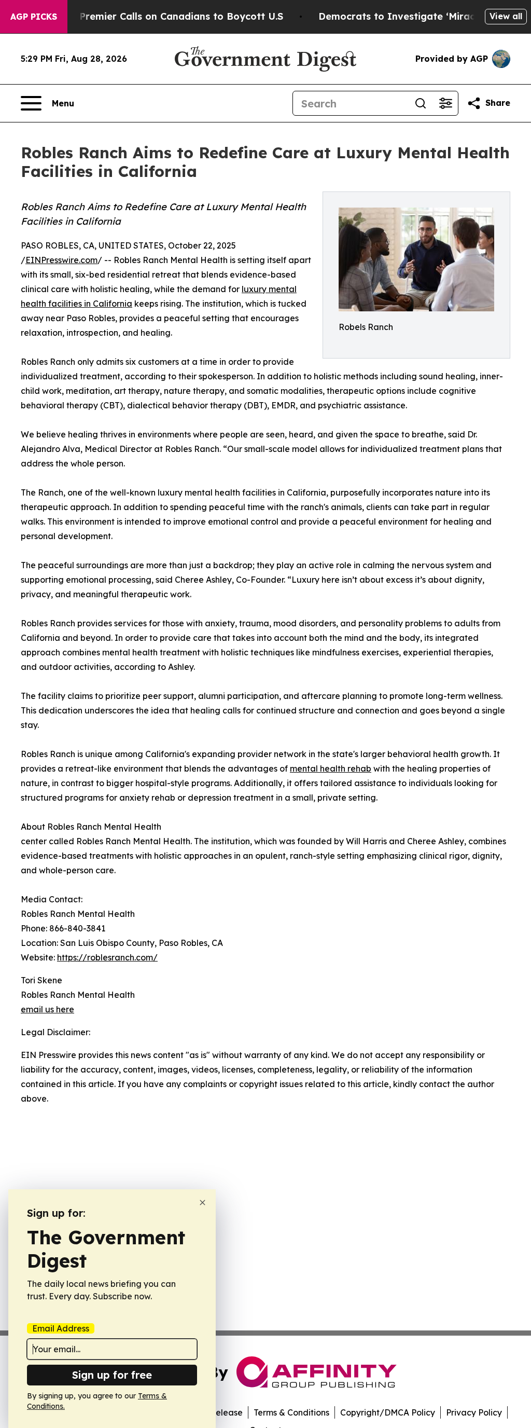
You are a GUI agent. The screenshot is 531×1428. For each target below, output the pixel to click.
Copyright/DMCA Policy (387, 1412)
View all (506, 16)
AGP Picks (33, 16)
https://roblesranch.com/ (107, 957)
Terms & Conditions (291, 1412)
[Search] (420, 103)
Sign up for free (112, 1374)
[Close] (202, 1202)
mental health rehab (330, 768)
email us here (47, 1009)
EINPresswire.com (61, 260)
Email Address (60, 1328)
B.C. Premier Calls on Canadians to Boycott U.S (171, 16)
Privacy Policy (474, 1412)
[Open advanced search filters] (445, 103)
